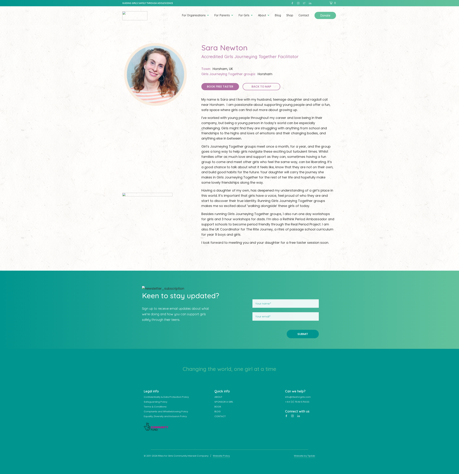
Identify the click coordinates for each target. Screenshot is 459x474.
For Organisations (194, 15)
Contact (304, 15)
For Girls (243, 15)
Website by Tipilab (304, 456)
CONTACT (220, 416)
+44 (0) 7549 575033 (297, 402)
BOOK (217, 406)
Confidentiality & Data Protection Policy (166, 397)
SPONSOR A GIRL (223, 402)
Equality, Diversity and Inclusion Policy (165, 416)
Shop (289, 15)
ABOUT (218, 397)
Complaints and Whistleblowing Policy (166, 411)
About (262, 15)
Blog (278, 15)
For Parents (222, 15)
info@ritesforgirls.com (298, 397)
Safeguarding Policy (155, 402)
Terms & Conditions (155, 406)
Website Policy (221, 456)
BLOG (217, 411)
